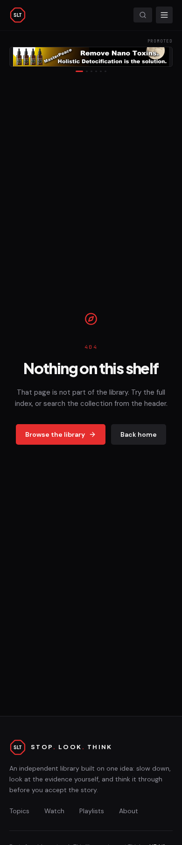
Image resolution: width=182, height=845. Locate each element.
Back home (138, 434)
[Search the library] (142, 14)
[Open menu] (164, 15)
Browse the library (55, 434)
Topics (19, 811)
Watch (54, 811)
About (128, 811)
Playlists (91, 811)
